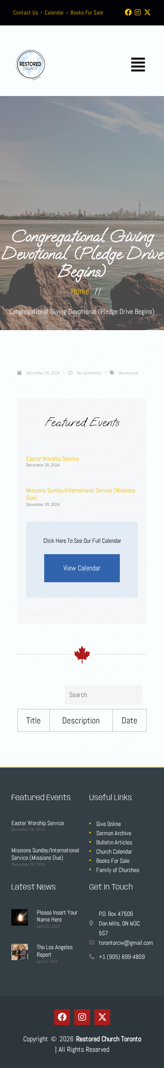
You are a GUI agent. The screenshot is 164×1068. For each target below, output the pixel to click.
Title (33, 720)
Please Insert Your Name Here (57, 916)
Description (81, 720)
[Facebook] (128, 12)
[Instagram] (137, 12)
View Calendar (82, 568)
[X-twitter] (147, 12)
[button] (138, 64)
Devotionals (129, 373)
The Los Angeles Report (55, 950)
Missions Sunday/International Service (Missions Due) (80, 494)
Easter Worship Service (52, 459)
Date (129, 720)
